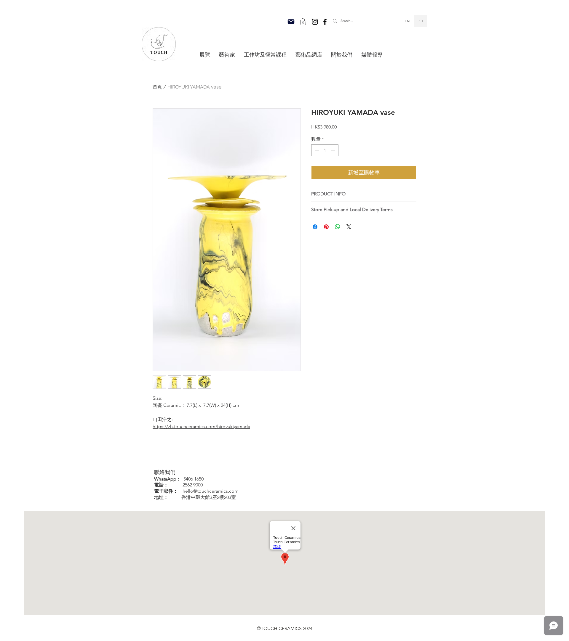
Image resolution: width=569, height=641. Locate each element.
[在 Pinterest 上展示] (326, 226)
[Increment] (333, 150)
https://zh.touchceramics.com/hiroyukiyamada (201, 426)
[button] (303, 21)
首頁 (157, 87)
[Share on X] (348, 226)
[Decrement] (316, 150)
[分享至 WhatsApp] (337, 226)
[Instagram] (315, 22)
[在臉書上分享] (315, 226)
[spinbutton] (324, 150)
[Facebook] (325, 22)
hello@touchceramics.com (211, 491)
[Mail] (291, 21)
